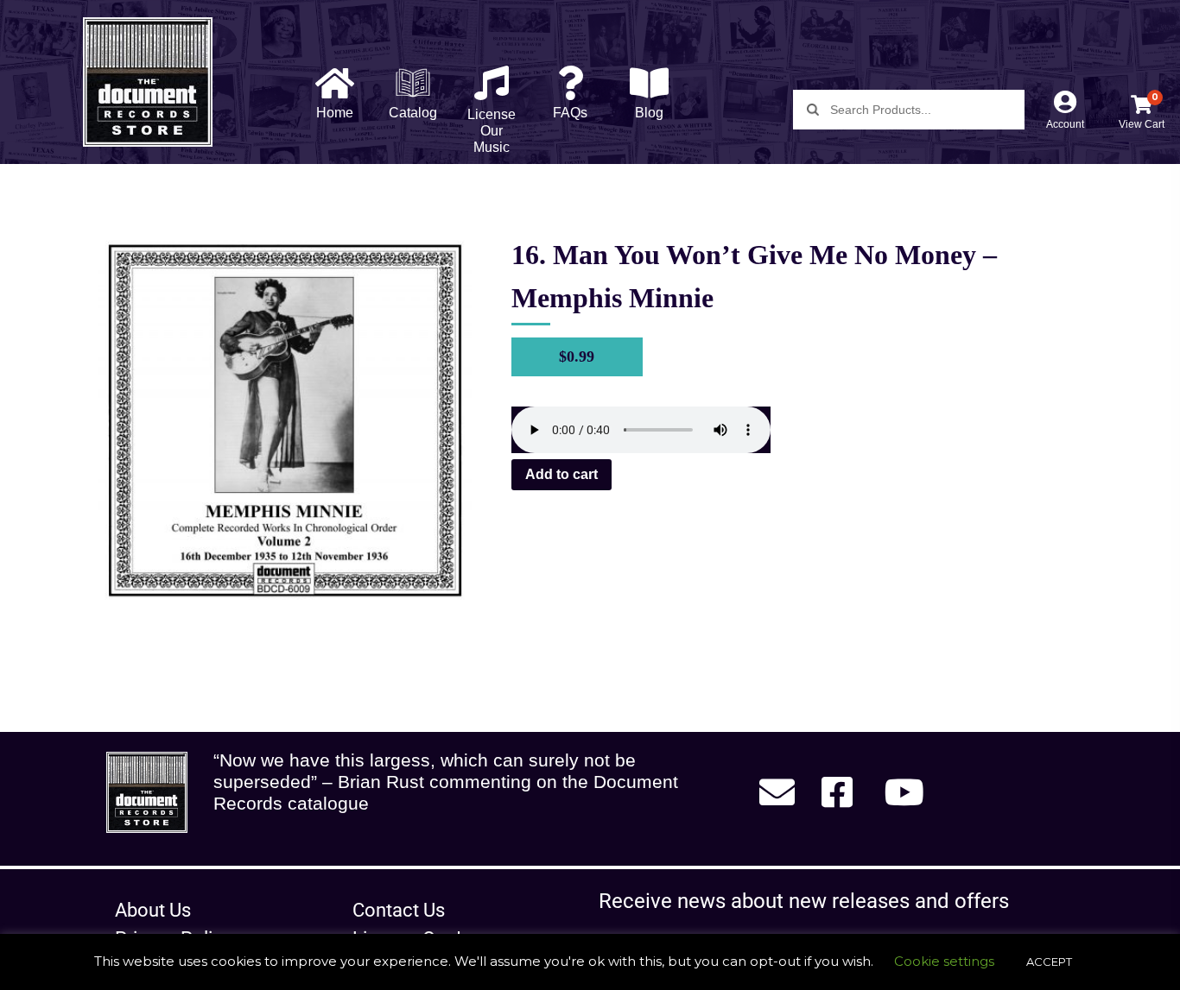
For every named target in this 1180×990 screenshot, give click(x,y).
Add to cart (561, 474)
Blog (649, 112)
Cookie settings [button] (944, 961)
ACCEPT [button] (1049, 961)
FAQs (570, 112)
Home (334, 112)
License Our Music (491, 130)
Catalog (413, 112)
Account (1065, 124)
